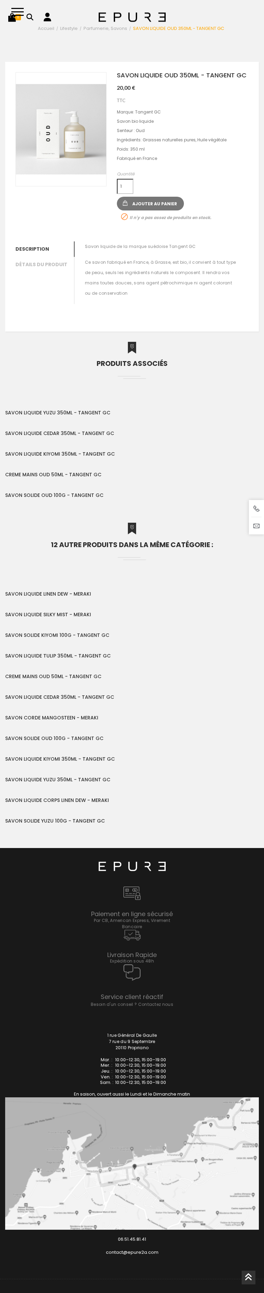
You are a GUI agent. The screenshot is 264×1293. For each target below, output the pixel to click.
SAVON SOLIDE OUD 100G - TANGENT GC (54, 495)
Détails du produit (41, 264)
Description (32, 249)
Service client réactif (132, 996)
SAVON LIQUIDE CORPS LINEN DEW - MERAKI (57, 800)
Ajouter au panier (154, 204)
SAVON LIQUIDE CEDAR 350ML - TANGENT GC (59, 433)
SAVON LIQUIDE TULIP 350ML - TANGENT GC (58, 655)
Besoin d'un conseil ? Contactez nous (132, 1004)
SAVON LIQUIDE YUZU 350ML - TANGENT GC (57, 412)
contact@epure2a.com (132, 1252)
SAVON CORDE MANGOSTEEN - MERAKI (51, 717)
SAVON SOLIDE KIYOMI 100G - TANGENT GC (57, 635)
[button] (12, 17)
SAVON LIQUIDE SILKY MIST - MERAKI (48, 614)
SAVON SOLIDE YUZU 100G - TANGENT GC (55, 820)
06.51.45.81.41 (132, 1239)
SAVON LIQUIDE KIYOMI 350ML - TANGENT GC (60, 453)
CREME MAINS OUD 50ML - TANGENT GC (53, 474)
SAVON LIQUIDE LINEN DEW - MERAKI (48, 593)
